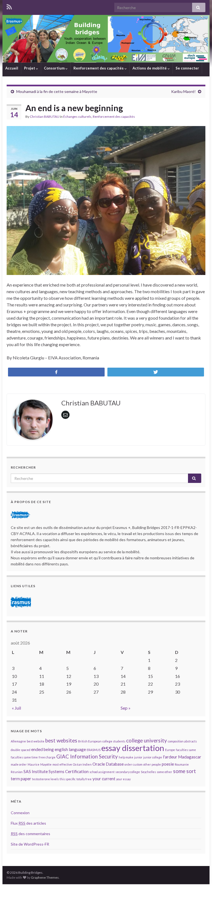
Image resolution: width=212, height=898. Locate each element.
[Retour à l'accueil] (106, 39)
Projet (30, 68)
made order (19, 764)
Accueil (11, 68)
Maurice (33, 764)
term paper (21, 778)
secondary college (127, 772)
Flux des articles (28, 823)
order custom (133, 764)
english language (70, 749)
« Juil (16, 707)
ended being (42, 749)
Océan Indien (82, 764)
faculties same (186, 750)
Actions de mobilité (150, 68)
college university (146, 740)
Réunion (17, 772)
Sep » (126, 707)
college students (113, 741)
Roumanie (182, 764)
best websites (61, 740)
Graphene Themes (45, 877)
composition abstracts (182, 741)
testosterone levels (45, 779)
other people (152, 764)
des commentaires (30, 833)
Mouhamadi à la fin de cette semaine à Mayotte (56, 91)
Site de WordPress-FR (30, 844)
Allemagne (18, 741)
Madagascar (189, 756)
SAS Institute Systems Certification (56, 771)
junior (138, 757)
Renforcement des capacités (98, 68)
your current (103, 778)
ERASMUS (93, 750)
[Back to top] (199, 885)
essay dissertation (132, 748)
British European (90, 741)
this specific (68, 779)
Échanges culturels (77, 116)
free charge (47, 757)
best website (35, 741)
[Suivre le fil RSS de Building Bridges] (9, 6)
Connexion (20, 812)
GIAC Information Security (87, 756)
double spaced (20, 750)
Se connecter (187, 68)
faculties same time (24, 757)
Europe (170, 750)
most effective (62, 764)
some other (164, 772)
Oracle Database (108, 763)
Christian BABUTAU (44, 116)
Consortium (54, 68)
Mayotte (46, 764)
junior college (152, 757)
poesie (168, 763)
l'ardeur (170, 756)
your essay (123, 779)
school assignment (102, 772)
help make (126, 757)
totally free (84, 779)
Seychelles (148, 772)
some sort (184, 771)
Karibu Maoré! (183, 91)
